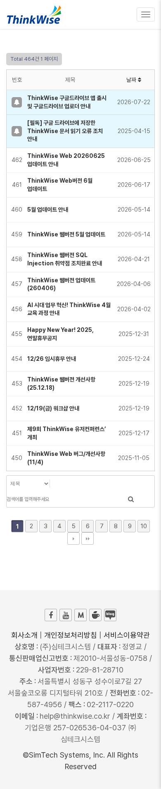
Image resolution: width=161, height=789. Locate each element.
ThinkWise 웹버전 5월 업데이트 (66, 234)
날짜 (132, 79)
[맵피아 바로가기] (80, 615)
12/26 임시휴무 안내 (51, 358)
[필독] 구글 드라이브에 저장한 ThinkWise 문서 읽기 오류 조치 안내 (65, 130)
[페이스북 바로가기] (51, 615)
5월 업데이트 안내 (47, 209)
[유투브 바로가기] (65, 615)
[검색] (131, 499)
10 (144, 526)
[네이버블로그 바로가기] (110, 615)
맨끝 (87, 538)
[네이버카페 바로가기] (95, 615)
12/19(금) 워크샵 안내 (53, 408)
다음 (73, 538)
